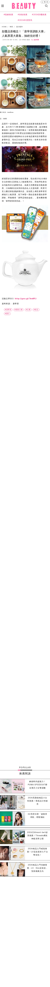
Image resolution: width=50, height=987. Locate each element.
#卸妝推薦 (22, 14)
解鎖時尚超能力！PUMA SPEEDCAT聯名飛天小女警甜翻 (37, 784)
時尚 (11, 27)
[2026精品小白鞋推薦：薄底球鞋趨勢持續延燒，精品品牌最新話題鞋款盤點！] (12, 802)
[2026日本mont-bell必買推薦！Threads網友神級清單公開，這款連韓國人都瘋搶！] (12, 837)
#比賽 (28, 309)
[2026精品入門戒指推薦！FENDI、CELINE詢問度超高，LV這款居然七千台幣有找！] (12, 853)
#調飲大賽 (19, 309)
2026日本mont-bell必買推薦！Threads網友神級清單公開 (37, 835)
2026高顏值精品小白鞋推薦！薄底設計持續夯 (37, 801)
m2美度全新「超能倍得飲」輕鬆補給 (37, 815)
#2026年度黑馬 (25, 20)
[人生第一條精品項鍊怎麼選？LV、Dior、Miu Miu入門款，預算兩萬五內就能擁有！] (12, 869)
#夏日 (7, 313)
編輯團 (36, 40)
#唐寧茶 (8, 309)
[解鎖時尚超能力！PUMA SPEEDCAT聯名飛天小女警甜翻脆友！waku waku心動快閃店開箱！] (12, 786)
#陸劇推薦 (8, 14)
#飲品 (36, 309)
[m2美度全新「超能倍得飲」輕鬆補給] (12, 818)
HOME (4, 27)
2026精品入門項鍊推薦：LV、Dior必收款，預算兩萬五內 (37, 868)
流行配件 (19, 27)
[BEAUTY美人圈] (24, 6)
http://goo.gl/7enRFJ (25, 299)
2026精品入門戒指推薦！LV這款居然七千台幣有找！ (37, 851)
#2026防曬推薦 (39, 14)
